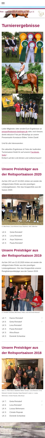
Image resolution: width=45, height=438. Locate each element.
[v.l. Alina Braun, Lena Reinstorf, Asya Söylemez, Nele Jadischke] (22, 209)
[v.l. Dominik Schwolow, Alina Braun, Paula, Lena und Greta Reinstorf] (22, 293)
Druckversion (8, 427)
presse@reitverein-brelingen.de (15, 132)
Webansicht (39, 427)
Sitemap (18, 427)
